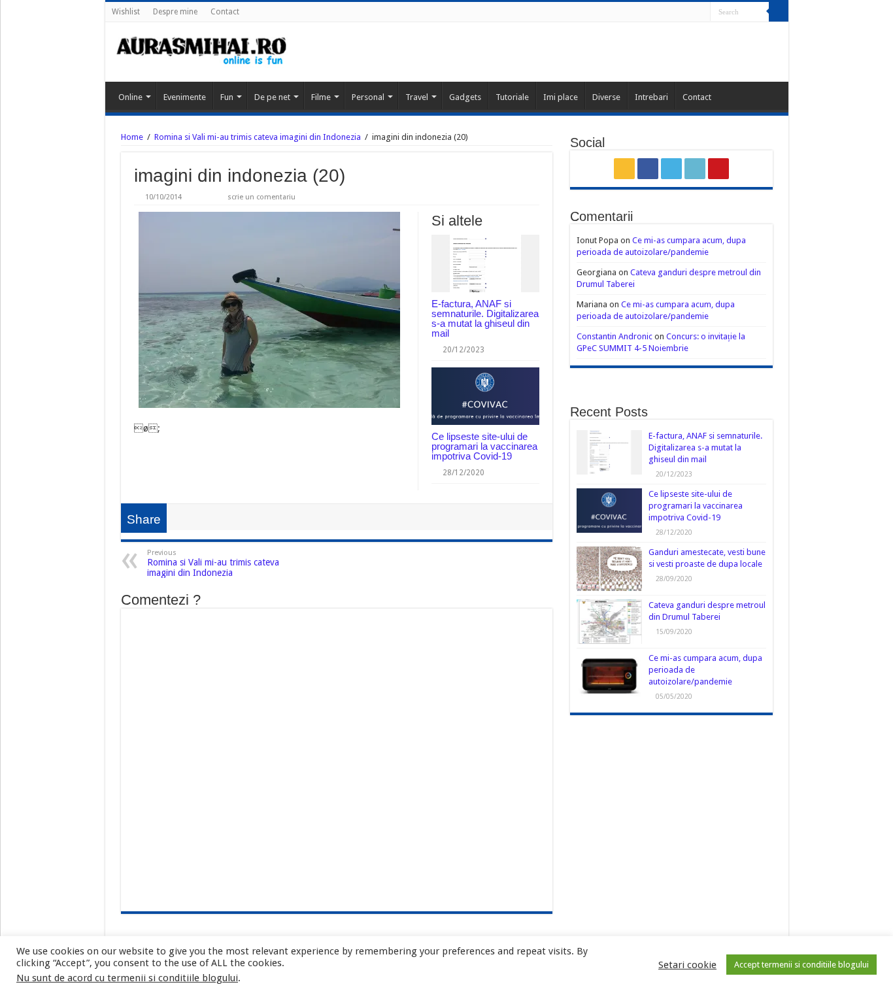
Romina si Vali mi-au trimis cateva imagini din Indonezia (257, 137)
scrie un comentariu (261, 197)
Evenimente (184, 97)
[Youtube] (700, 12)
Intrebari (651, 97)
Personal (368, 97)
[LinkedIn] (688, 12)
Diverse (606, 97)
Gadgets (465, 97)
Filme (321, 97)
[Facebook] (663, 12)
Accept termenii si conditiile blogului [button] (801, 964)
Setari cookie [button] (687, 965)
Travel (416, 97)
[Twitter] (676, 12)
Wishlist (126, 11)
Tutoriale (512, 97)
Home (132, 137)
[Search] (778, 12)
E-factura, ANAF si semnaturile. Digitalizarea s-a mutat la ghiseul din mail (485, 318)
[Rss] (651, 12)
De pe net (272, 97)
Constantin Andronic (614, 336)
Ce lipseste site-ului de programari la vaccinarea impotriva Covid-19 (484, 446)
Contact (225, 11)
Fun (226, 97)
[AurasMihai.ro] (202, 52)
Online (130, 97)
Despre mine (175, 11)
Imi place (560, 97)
